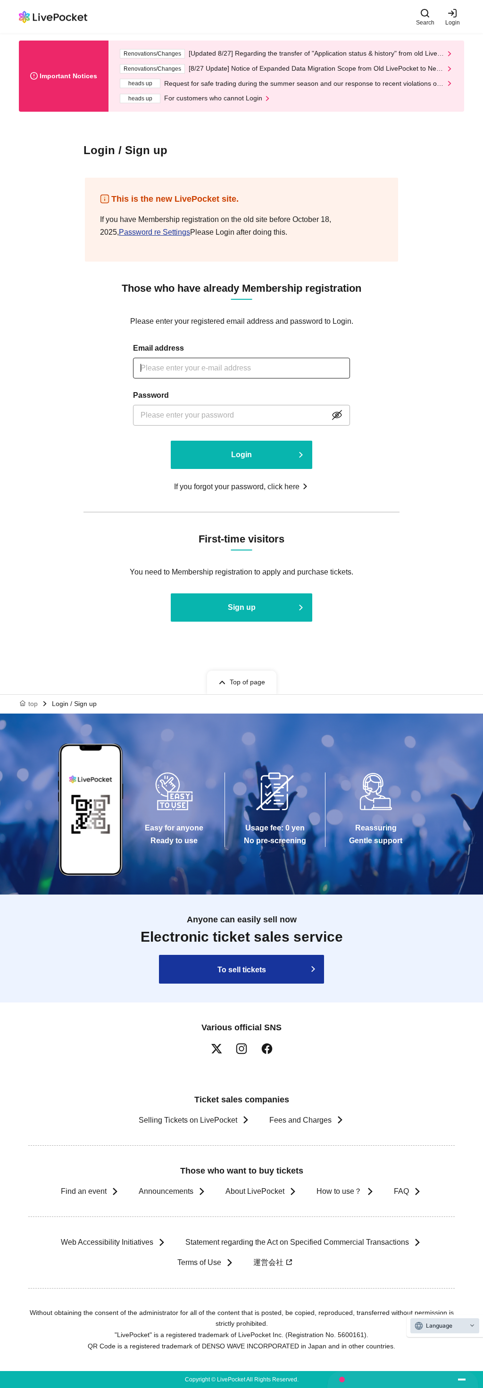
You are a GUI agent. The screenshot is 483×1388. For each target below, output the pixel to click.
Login (452, 22)
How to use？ (339, 1191)
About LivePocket (254, 1191)
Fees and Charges (300, 1120)
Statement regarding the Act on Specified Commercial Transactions (297, 1242)
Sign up (242, 607)
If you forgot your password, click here (237, 487)
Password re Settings (154, 232)
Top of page (247, 682)
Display (336, 415)
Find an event (84, 1191)
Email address (158, 348)
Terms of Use (199, 1262)
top (33, 703)
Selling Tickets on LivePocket (188, 1120)
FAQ (401, 1191)
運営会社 (268, 1262)
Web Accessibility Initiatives (107, 1242)
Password (151, 395)
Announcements (166, 1191)
